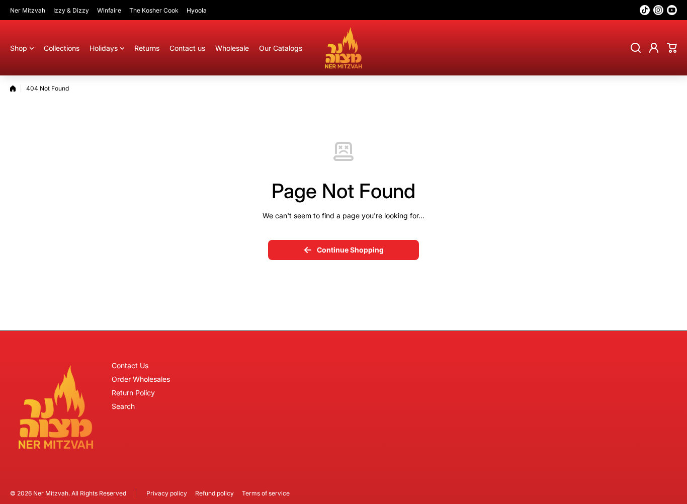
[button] (672, 48)
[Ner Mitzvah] (343, 47)
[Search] (636, 48)
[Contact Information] (56, 407)
